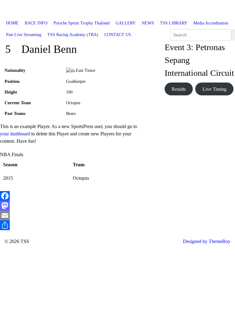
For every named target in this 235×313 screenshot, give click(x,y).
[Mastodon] (73, 206)
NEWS (148, 23)
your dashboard (15, 133)
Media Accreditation (210, 23)
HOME (12, 23)
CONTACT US (117, 34)
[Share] (73, 225)
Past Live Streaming (23, 34)
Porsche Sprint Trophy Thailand (82, 23)
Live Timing (214, 89)
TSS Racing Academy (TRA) (72, 34)
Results (179, 89)
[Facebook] (73, 196)
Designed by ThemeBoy (206, 241)
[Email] (73, 215)
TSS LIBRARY (173, 23)
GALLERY (126, 23)
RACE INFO (36, 23)
